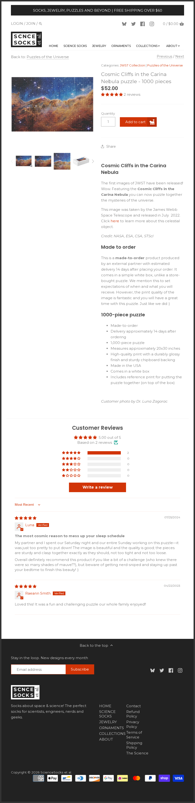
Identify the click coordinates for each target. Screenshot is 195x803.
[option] (24, 161)
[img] (25, 518)
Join (30, 23)
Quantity (108, 113)
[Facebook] (143, 23)
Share (111, 147)
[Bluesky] (125, 23)
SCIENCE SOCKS (107, 714)
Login (17, 23)
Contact (133, 706)
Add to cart (135, 122)
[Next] (92, 161)
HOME (105, 706)
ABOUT (106, 739)
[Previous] (12, 161)
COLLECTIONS (112, 733)
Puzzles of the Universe (48, 57)
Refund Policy (133, 714)
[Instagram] (153, 23)
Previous (164, 56)
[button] (112, 94)
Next (179, 56)
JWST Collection (132, 65)
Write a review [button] (98, 487)
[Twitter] (134, 23)
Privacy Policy (132, 724)
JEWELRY (108, 722)
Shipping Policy (134, 745)
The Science (137, 753)
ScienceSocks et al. (56, 772)
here (115, 221)
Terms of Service (134, 734)
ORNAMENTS (111, 728)
